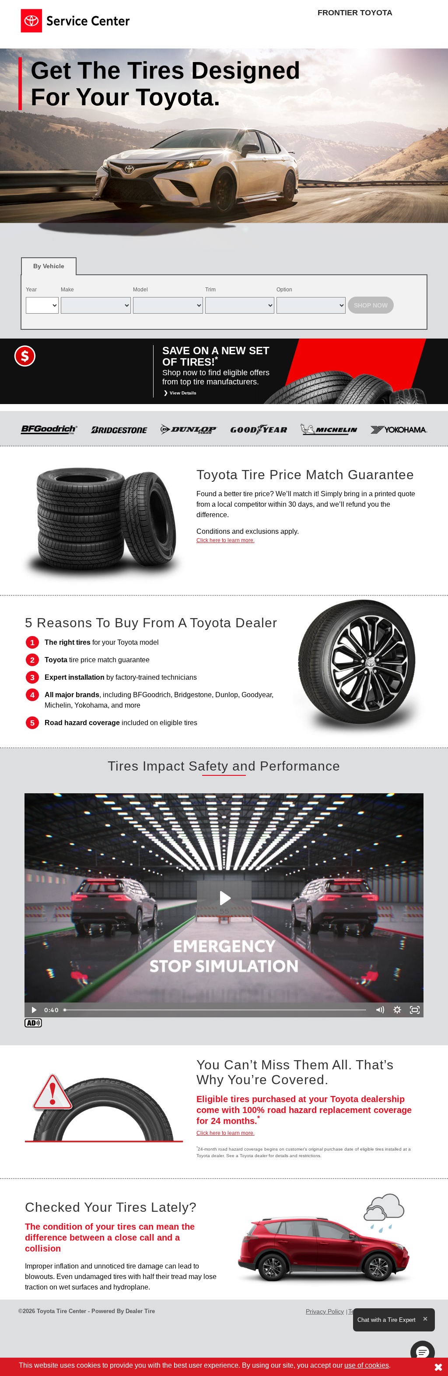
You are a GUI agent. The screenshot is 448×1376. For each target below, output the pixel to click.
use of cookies (366, 1365)
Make (67, 290)
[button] (422, 1353)
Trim (210, 290)
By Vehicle (48, 266)
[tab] (49, 266)
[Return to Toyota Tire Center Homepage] (75, 20)
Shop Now (371, 305)
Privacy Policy (325, 1311)
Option (284, 290)
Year (31, 290)
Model (140, 290)
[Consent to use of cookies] (438, 1367)
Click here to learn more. (225, 540)
